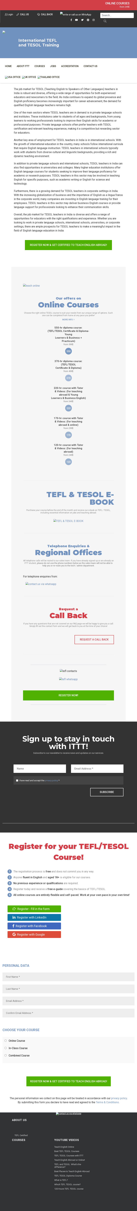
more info (67, 319)
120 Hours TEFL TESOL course (68, 1189)
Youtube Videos (66, 1140)
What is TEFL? (61, 1180)
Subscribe (107, 792)
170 (68, 435)
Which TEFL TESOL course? (67, 1184)
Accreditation (70, 66)
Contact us (90, 66)
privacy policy (51, 780)
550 (68, 351)
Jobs (53, 66)
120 (68, 462)
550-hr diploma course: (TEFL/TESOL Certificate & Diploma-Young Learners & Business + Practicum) (68, 336)
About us (19, 1120)
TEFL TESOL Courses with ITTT (68, 1155)
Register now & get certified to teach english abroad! (68, 245)
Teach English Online (64, 1147)
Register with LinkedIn (31, 917)
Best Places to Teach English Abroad (72, 1171)
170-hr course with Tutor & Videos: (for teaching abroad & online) (68, 423)
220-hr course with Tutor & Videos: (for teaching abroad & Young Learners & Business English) (68, 395)
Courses (39, 66)
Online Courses (117, 3)
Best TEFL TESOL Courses (66, 1151)
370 (68, 378)
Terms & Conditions (107, 1102)
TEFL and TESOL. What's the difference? (67, 1165)
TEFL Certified (21, 1135)
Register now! (68, 695)
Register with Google (31, 934)
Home (8, 66)
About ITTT (23, 66)
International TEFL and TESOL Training (38, 42)
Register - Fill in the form (33, 909)
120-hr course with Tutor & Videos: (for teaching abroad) (68, 450)
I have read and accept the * (39, 780)
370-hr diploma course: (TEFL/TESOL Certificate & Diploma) (68, 366)
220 (68, 408)
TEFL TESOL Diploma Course (68, 1175)
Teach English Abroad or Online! (69, 1160)
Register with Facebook (31, 926)
